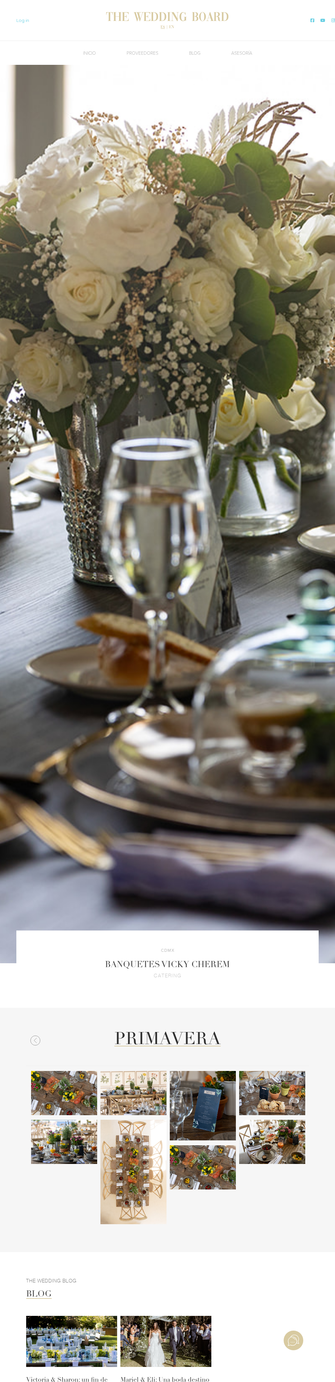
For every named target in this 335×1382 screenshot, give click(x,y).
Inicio (89, 53)
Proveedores (142, 53)
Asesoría (241, 53)
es (163, 27)
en (171, 27)
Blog (195, 53)
